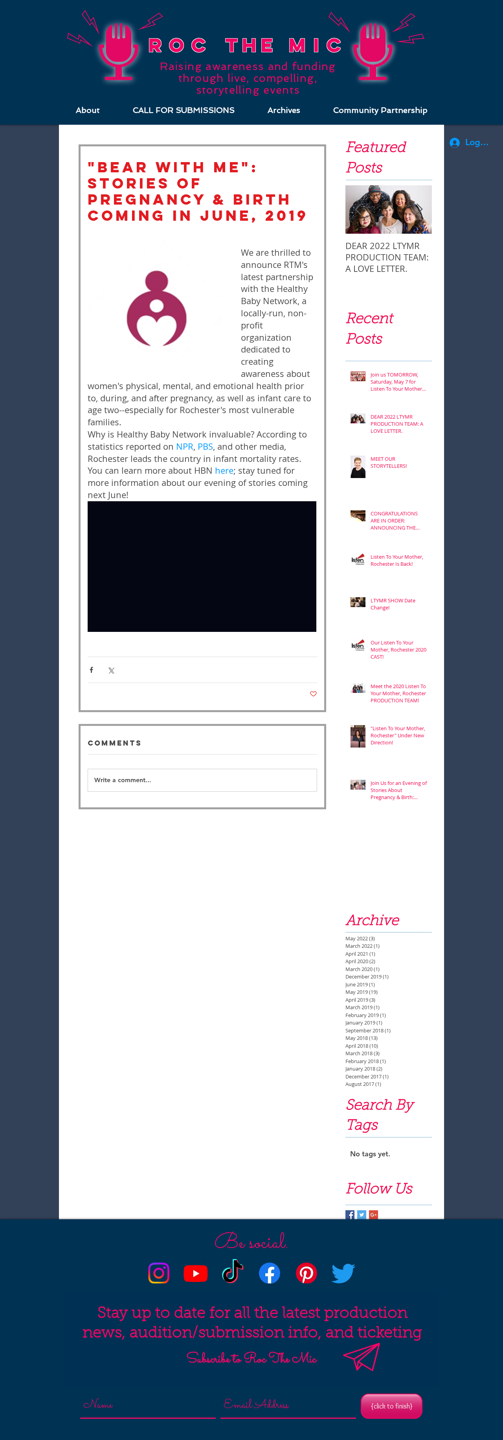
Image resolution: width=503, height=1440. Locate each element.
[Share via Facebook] (91, 670)
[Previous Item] (358, 209)
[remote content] (202, 567)
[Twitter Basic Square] (361, 1214)
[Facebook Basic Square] (349, 1214)
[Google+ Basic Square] (373, 1214)
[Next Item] (419, 209)
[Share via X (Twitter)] (110, 670)
